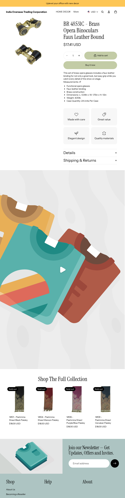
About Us (10, 489)
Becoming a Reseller (16, 494)
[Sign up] (115, 463)
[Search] (102, 12)
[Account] (108, 12)
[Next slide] (58, 399)
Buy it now (90, 65)
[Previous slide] (38, 399)
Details (69, 153)
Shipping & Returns (79, 160)
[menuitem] (76, 12)
